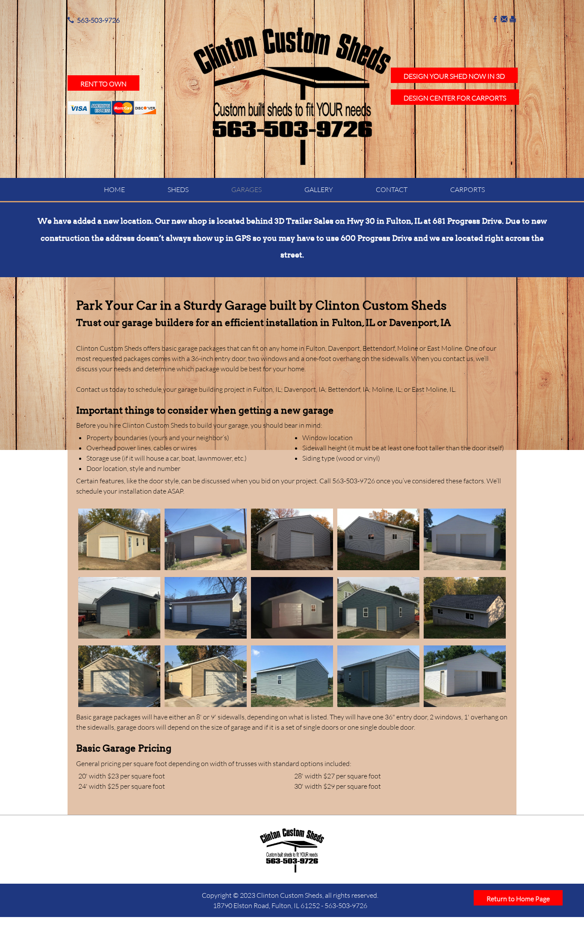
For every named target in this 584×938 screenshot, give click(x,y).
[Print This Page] (513, 20)
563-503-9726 (98, 20)
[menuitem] (114, 189)
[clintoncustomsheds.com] (292, 96)
